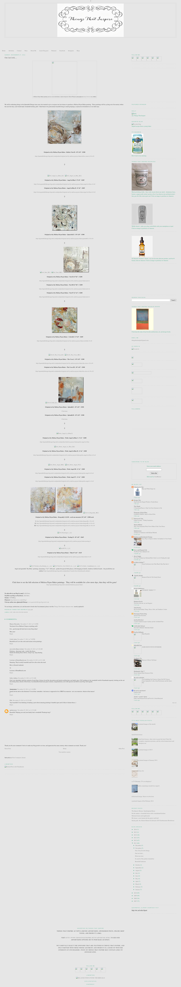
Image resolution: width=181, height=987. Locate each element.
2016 (135, 829)
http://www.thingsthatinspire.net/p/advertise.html (88, 938)
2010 (135, 893)
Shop (78, 51)
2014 (135, 835)
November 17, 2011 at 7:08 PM (26, 639)
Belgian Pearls (138, 601)
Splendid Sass (138, 645)
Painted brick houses (136, 734)
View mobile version (64, 752)
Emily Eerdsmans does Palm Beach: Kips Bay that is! (155, 564)
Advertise (11, 51)
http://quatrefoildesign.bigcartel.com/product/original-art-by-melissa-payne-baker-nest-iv (64, 297)
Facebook (62, 51)
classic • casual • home (140, 697)
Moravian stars (139, 856)
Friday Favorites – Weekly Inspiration (143, 520)
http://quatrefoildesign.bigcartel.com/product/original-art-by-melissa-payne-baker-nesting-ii (64, 541)
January (137, 889)
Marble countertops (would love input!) (148, 786)
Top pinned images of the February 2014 (142, 801)
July (136, 873)
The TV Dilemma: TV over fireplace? (141, 781)
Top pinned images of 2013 (145, 750)
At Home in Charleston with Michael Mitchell (145, 532)
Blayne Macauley (15, 624)
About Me (33, 51)
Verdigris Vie (138, 658)
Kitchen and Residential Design (143, 537)
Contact (19, 51)
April (137, 881)
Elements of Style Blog (140, 512)
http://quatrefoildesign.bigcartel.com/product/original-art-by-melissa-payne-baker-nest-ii (64, 281)
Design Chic (137, 500)
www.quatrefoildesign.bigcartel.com (38, 602)
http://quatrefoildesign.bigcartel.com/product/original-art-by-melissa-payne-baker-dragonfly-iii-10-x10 (65, 525)
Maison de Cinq (138, 519)
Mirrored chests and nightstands (141, 816)
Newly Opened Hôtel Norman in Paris (143, 673)
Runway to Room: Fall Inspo (149, 660)
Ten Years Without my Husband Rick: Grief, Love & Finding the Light (152, 558)
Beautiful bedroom (140, 861)
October (137, 865)
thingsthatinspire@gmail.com (140, 340)
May (136, 879)
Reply (11, 634)
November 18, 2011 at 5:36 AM (34, 649)
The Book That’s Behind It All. (141, 551)
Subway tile (140, 771)
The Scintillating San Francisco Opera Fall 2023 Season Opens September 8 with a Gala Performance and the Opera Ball (157, 680)
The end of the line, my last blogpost (143, 603)
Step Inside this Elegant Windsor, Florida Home (146, 502)
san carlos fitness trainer (17, 649)
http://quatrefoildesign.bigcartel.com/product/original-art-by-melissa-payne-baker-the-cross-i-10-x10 (64, 363)
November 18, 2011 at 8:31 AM (36, 660)
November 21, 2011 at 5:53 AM (27, 678)
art (11, 612)
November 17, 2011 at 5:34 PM (29, 624)
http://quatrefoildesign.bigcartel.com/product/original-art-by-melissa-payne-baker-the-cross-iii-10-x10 (65, 371)
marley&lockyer (139, 620)
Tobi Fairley (137, 608)
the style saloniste (139, 677)
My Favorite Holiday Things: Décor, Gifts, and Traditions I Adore (150, 609)
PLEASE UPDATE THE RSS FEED (143, 628)
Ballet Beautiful (146, 634)
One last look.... (11, 57)
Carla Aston (13, 639)
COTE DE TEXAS (139, 626)
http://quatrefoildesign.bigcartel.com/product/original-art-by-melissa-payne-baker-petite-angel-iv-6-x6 (65, 481)
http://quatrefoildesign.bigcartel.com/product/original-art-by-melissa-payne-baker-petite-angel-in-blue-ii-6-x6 (64, 455)
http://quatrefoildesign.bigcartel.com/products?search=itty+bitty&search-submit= (67, 571)
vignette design (138, 575)
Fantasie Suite (137, 692)
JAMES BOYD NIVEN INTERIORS (151, 647)
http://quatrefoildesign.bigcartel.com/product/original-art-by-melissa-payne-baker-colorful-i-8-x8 (64, 341)
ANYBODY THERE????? (149, 590)
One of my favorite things (142, 850)
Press (26, 51)
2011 (135, 843)
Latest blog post (43, 51)
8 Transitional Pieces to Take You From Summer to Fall (148, 508)
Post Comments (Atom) (18, 758)
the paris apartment (139, 690)
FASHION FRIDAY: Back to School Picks (144, 514)
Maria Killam (138, 525)
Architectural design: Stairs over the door (142, 796)
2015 (135, 832)
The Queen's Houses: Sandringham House (143, 811)
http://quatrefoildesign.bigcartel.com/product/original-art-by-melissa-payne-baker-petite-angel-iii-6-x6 (64, 473)
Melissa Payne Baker (20, 612)
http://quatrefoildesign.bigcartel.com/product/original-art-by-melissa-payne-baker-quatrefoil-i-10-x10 (64, 238)
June (136, 876)
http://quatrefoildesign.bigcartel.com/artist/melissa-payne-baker (65, 585)
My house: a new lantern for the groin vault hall (145, 818)
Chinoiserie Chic (139, 487)
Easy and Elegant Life (140, 550)
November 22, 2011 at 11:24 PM (26, 689)
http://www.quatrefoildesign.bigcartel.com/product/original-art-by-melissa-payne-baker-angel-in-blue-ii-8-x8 (64, 192)
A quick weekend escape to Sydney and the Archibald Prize (148, 621)
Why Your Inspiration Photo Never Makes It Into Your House (149, 526)
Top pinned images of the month (146, 724)
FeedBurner (157, 477)
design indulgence (139, 588)
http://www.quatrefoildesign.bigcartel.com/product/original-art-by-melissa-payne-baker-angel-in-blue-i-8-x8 (64, 184)
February (138, 887)
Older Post (122, 748)
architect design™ (139, 562)
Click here (64, 411)
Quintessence (138, 531)
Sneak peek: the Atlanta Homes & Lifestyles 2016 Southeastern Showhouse (153, 820)
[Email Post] (33, 609)
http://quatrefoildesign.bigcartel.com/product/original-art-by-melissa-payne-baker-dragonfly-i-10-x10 (65, 521)
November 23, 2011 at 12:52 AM (22, 700)
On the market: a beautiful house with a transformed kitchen (148, 813)
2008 (135, 898)
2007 (135, 901)
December (138, 845)
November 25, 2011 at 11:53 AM (27, 710)
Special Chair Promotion (140, 615)
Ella (11, 700)
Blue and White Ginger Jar (148, 489)
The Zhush (137, 506)
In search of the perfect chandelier (144, 859)
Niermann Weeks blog (140, 614)
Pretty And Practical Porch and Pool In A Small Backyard (148, 698)
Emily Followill (87, 96)
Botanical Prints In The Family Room (151, 577)
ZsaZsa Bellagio (139, 632)
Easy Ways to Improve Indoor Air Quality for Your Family (157, 538)
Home (3, 51)
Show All (174, 702)
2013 (135, 838)
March (137, 884)
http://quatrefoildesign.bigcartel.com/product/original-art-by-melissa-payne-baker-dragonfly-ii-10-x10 (65, 523)
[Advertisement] (90, 43)
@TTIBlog (13, 598)
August (137, 870)
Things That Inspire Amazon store (63, 606)
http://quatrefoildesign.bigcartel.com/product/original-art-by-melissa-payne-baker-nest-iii (64, 289)
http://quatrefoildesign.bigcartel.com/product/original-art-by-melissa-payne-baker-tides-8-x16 (64, 557)
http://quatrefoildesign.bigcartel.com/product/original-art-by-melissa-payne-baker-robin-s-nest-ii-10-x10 (64, 156)
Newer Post (8, 748)
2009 (135, 896)
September (138, 868)
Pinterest (53, 51)
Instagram (71, 51)
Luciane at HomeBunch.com (18, 660)
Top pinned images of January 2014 (147, 760)
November (138, 848)
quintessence (13, 710)
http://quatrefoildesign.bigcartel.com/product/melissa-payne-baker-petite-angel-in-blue (64, 442)
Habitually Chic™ (139, 671)
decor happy (137, 556)
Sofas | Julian (13, 678)
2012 (135, 840)
